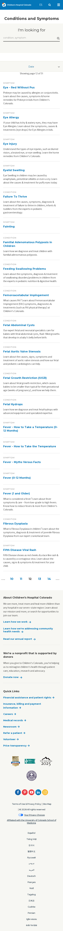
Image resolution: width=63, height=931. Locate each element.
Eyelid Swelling (14, 170)
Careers (8, 714)
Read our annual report (17, 639)
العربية (31, 870)
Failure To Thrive (15, 196)
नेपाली (31, 888)
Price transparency (14, 745)
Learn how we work (15, 622)
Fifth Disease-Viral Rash (19, 550)
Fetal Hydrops (13, 404)
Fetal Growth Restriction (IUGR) (25, 377)
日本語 (31, 900)
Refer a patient (12, 733)
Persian (31, 913)
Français (32, 882)
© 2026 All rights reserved (32, 809)
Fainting (9, 226)
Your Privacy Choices (34, 815)
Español (31, 833)
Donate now (11, 677)
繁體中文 (31, 851)
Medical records (13, 720)
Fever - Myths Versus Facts (22, 462)
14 (49, 579)
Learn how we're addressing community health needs (28, 630)
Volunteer (9, 739)
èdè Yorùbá (31, 925)
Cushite (31, 907)
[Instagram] (45, 792)
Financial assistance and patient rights (27, 697)
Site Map (47, 804)
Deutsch (31, 876)
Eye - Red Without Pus (19, 87)
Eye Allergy (11, 117)
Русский (31, 857)
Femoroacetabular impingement (26, 295)
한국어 (31, 845)
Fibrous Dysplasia (15, 523)
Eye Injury (10, 143)
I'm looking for (31, 30)
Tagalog (31, 894)
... (58, 579)
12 (30, 579)
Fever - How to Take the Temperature (29, 446)
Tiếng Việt (31, 839)
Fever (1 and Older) (16, 493)
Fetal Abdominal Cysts (19, 325)
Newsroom (9, 726)
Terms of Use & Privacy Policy (26, 804)
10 (11, 579)
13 (39, 579)
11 (21, 579)
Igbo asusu (31, 919)
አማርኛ (31, 864)
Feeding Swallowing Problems (24, 268)
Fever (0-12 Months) (17, 477)
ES (42, 4)
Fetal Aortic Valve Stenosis (22, 351)
